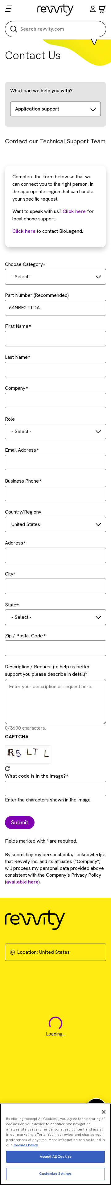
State (10, 604)
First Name (16, 326)
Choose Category (24, 264)
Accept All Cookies (55, 1156)
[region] (55, 1144)
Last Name (16, 357)
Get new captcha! (7, 768)
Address (14, 543)
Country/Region (22, 512)
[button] (92, 10)
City (9, 574)
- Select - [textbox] (21, 276)
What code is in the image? (35, 776)
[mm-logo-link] (55, 10)
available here (22, 882)
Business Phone (22, 481)
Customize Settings (55, 1173)
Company (15, 388)
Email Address (20, 450)
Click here (74, 211)
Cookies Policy (26, 1145)
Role (10, 419)
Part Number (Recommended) (37, 295)
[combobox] (55, 276)
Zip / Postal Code (24, 635)
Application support (37, 109)
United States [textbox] (25, 524)
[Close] (103, 1112)
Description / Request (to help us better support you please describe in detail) (47, 670)
